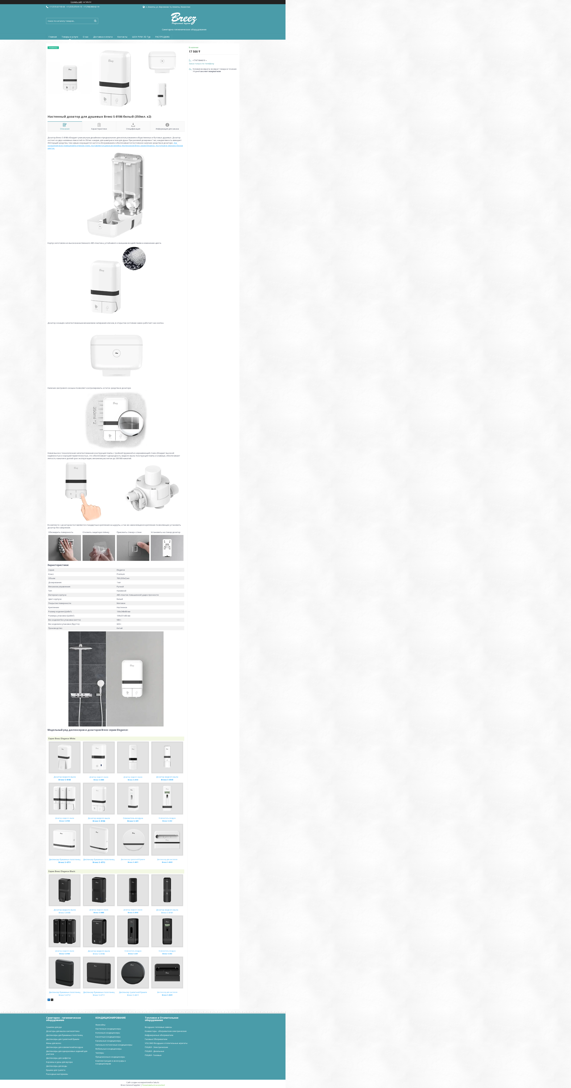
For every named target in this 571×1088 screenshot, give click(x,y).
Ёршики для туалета (55, 1070)
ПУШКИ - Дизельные (154, 1051)
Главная (52, 36)
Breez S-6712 (99, 862)
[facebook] (49, 1000)
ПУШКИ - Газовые (153, 1055)
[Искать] (95, 21)
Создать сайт (76, 2)
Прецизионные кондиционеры (110, 1056)
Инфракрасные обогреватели (159, 1035)
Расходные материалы (57, 1074)
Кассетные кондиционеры (108, 1036)
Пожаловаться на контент (153, 1085)
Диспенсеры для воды (56, 1066)
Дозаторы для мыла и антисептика (62, 1031)
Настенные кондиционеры (108, 1028)
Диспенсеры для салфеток (58, 1058)
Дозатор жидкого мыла (65, 776)
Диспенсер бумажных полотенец (64, 859)
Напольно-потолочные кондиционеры (113, 1044)
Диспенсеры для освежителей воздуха (64, 1047)
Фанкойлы (100, 1024)
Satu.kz (156, 1082)
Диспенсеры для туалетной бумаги (62, 1039)
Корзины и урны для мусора (59, 1062)
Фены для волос (53, 1043)
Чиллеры (99, 1052)
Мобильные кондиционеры (108, 1048)
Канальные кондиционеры (108, 1040)
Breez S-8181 (167, 779)
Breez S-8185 (64, 912)
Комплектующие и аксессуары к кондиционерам (110, 1062)
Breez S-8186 (99, 821)
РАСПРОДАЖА (162, 36)
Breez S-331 (133, 821)
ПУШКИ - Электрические (156, 1047)
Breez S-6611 (133, 995)
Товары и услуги (70, 36)
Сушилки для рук (54, 1027)
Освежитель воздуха (133, 818)
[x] (52, 1000)
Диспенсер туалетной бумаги (133, 992)
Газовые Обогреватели (156, 1039)
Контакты (122, 36)
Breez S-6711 (64, 862)
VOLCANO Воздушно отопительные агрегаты (166, 1043)
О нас (85, 36)
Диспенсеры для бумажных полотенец (64, 1035)
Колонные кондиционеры (107, 1032)
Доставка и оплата (103, 36)
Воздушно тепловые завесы (158, 1027)
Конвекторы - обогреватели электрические (166, 1031)
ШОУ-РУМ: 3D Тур (141, 36)
